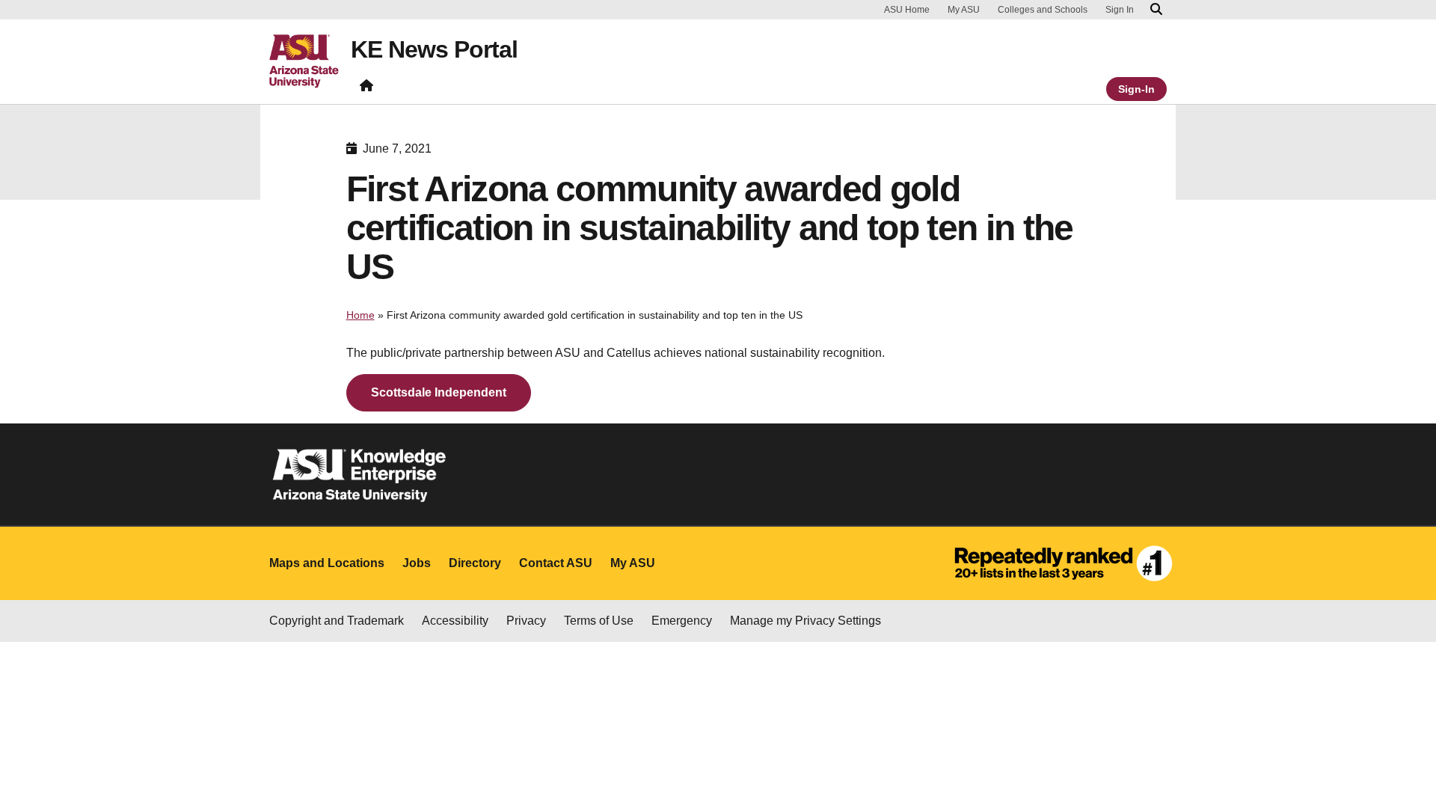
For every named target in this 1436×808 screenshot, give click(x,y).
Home (360, 315)
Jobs (416, 563)
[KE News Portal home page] (366, 88)
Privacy (526, 620)
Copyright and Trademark (336, 620)
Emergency (681, 620)
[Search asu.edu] (1156, 9)
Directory (475, 563)
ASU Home (907, 9)
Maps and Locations (326, 563)
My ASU (964, 9)
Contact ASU (555, 563)
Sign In (1119, 9)
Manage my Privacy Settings (805, 620)
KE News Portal (434, 49)
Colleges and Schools (1042, 9)
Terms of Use (598, 620)
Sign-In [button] (1136, 89)
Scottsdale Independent (438, 392)
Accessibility (455, 620)
